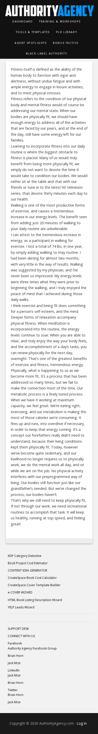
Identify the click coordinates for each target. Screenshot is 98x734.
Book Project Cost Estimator (28, 563)
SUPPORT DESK (18, 629)
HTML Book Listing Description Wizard (35, 600)
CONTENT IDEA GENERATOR (27, 570)
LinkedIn (14, 670)
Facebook (15, 643)
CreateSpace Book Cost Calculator (32, 578)
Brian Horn (15, 656)
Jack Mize (14, 663)
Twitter (13, 690)
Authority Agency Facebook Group (32, 648)
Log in (82, 723)
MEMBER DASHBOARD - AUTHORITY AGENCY (49, 8)
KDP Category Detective (24, 556)
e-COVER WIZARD (20, 592)
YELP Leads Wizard (21, 607)
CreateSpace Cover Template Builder (34, 585)
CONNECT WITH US (21, 636)
